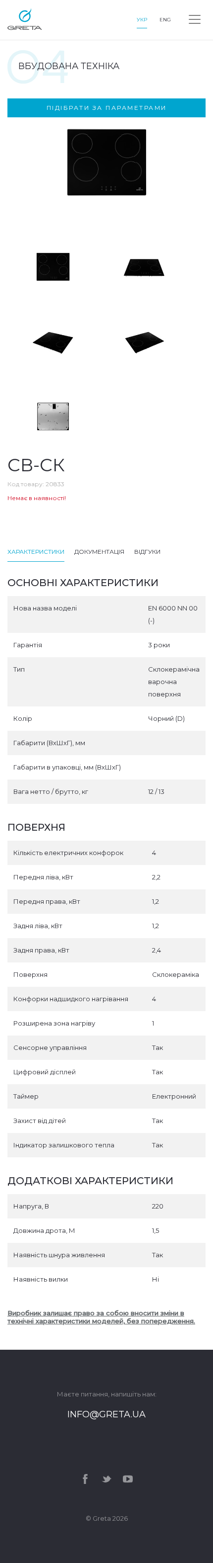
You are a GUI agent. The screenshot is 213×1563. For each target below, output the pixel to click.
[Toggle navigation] (194, 19)
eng (165, 19)
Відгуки (147, 551)
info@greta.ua (106, 1414)
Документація (99, 551)
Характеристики (35, 551)
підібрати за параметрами (107, 107)
